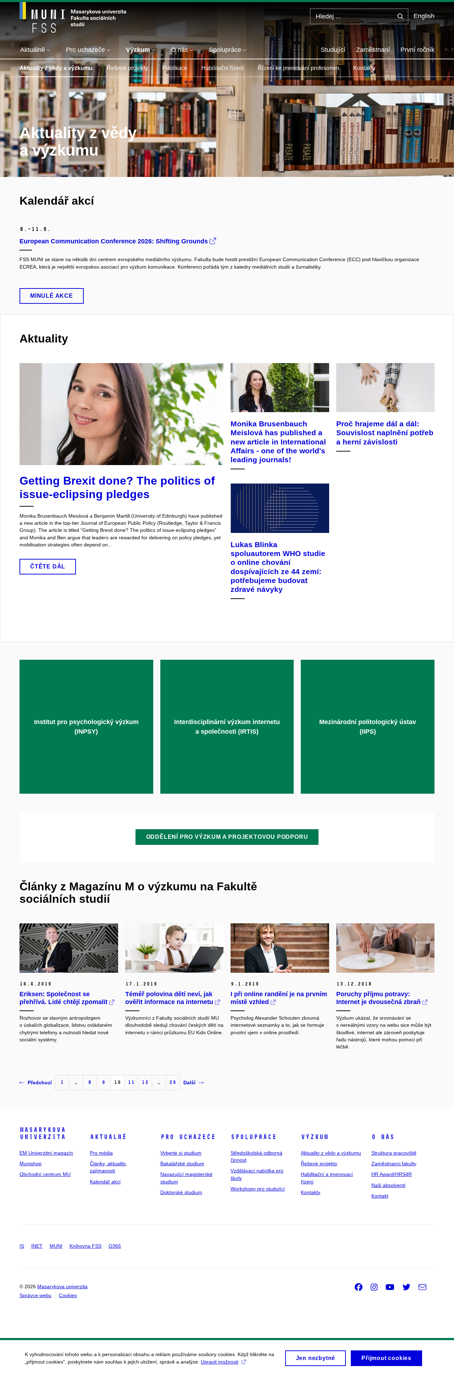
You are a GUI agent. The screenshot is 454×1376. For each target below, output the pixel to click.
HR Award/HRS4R (391, 1174)
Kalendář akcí (105, 1182)
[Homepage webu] (73, 17)
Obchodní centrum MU (45, 1174)
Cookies (68, 1295)
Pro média (101, 1153)
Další (189, 1082)
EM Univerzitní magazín (46, 1153)
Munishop (30, 1163)
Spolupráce (254, 1137)
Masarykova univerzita (43, 1133)
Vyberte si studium (180, 1153)
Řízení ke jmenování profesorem (298, 68)
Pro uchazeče (188, 1137)
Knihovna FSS (85, 1246)
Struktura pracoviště (393, 1153)
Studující (333, 49)
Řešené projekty (127, 68)
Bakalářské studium (182, 1163)
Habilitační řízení (222, 68)
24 (172, 1082)
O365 (115, 1246)
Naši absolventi (388, 1185)
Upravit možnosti (219, 1362)
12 (145, 1082)
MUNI (56, 1246)
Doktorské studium (181, 1192)
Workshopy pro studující (258, 1189)
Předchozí (40, 1082)
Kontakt (379, 1196)
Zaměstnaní (373, 49)
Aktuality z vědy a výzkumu (56, 68)
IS (22, 1246)
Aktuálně (108, 1137)
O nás (382, 1137)
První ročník (417, 49)
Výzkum (314, 1137)
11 (131, 1082)
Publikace (174, 68)
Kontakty (364, 68)
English (424, 16)
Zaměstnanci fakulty (393, 1163)
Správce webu (35, 1295)
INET (37, 1246)
